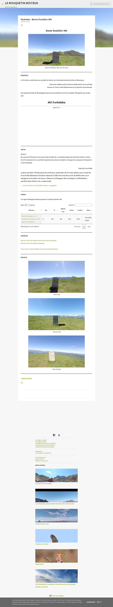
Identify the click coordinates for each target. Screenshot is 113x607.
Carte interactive (40, 457)
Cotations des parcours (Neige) (44, 447)
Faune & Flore (39, 459)
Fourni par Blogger (57, 596)
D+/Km (71, 210)
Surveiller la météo (41, 440)
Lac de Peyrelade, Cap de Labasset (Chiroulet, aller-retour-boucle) (54, 503)
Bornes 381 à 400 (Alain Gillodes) (32, 243)
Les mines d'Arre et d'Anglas (43, 483)
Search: (71, 205)
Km (46, 210)
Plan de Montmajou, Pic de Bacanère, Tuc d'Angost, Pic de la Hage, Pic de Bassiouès (31, 219)
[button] (22, 25)
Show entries (28, 205)
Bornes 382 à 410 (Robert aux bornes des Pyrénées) (38, 240)
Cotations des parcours (42, 524)
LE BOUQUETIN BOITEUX (21, 3)
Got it (99, 602)
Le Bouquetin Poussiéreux (43, 453)
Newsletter (38, 451)
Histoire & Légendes (41, 461)
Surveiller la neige (40, 442)
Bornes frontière (26, 378)
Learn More (90, 602)
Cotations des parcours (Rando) (45, 445)
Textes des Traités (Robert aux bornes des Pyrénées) (39, 249)
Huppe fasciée (39, 564)
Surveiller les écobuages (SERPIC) (45, 443)
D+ (54, 210)
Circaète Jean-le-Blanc (42, 544)
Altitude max (63, 210)
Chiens (88, 210)
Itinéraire (31, 210)
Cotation (80, 210)
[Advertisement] (56, 416)
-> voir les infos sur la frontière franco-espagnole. (39, 185)
